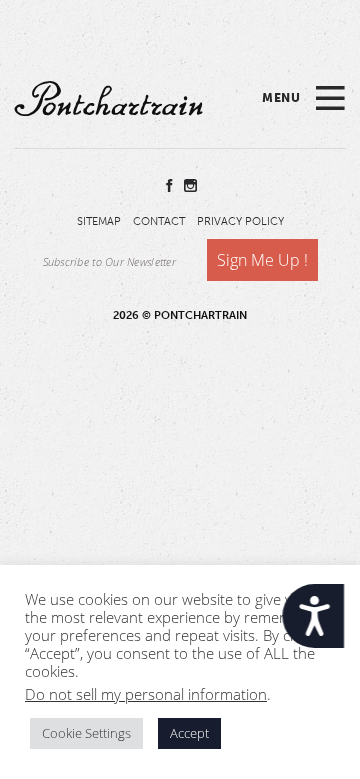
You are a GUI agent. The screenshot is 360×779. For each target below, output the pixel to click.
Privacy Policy (240, 221)
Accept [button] (189, 733)
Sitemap (99, 221)
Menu (281, 98)
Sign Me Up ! (262, 260)
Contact (159, 221)
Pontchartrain (108, 98)
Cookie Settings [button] (86, 733)
